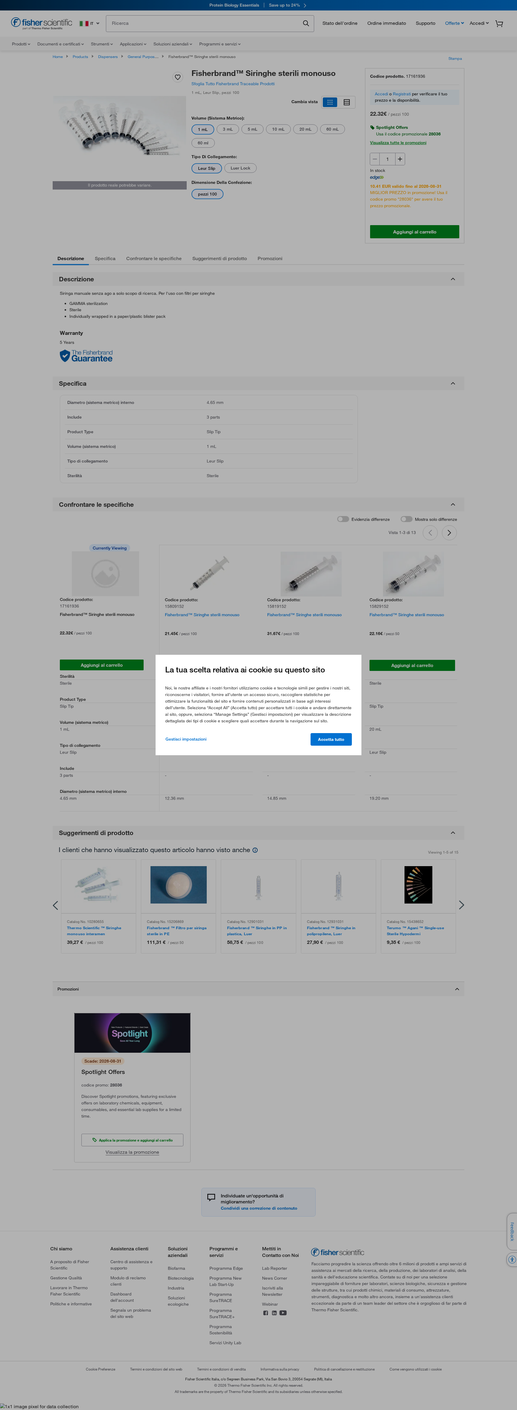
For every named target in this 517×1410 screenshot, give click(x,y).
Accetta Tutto (331, 739)
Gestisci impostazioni (185, 739)
